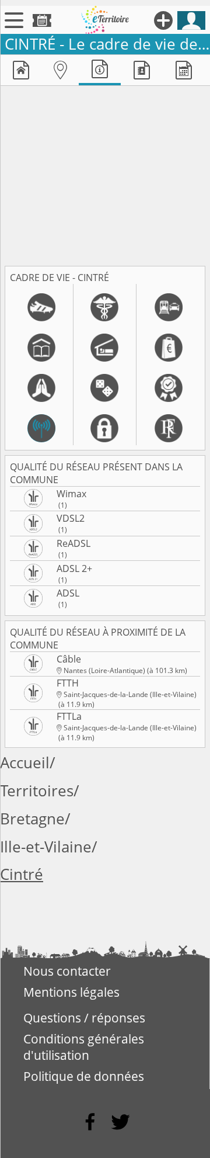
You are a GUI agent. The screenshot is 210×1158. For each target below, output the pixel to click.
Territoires (37, 791)
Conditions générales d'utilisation (83, 1047)
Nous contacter (67, 971)
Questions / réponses (84, 1018)
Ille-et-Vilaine (46, 847)
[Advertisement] (105, 173)
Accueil (25, 763)
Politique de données (83, 1076)
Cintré (21, 874)
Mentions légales (71, 992)
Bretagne (32, 819)
